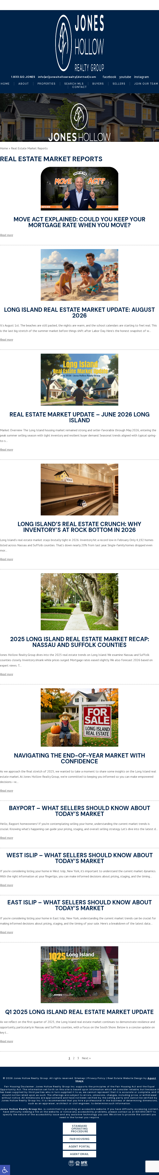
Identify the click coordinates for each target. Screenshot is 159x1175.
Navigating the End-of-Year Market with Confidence (79, 758)
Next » (86, 1058)
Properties (47, 83)
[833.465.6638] (79, 5)
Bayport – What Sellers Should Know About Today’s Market (79, 811)
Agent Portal (79, 1146)
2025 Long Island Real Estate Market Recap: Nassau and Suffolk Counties (79, 642)
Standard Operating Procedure (79, 1128)
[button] (5, 1170)
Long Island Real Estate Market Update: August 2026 (79, 312)
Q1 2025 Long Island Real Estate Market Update (79, 1012)
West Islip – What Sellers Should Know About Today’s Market (79, 858)
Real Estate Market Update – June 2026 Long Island (80, 417)
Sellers (119, 83)
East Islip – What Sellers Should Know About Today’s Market (79, 905)
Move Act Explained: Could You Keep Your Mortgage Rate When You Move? (79, 222)
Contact (79, 87)
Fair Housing (79, 1139)
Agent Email (79, 1154)
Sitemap (79, 1078)
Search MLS (74, 83)
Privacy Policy (96, 1078)
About (23, 83)
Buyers (98, 83)
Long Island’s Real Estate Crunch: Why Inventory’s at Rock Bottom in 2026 (79, 527)
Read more (6, 235)
